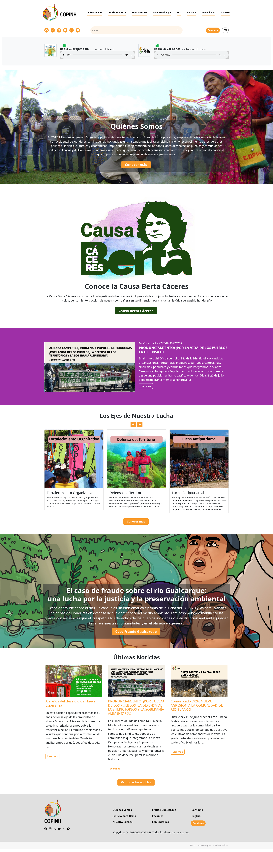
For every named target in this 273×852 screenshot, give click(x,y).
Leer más (146, 386)
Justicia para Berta (117, 12)
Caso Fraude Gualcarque (136, 634)
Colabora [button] (213, 30)
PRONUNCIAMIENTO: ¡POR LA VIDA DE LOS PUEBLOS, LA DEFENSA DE (183, 349)
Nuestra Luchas (139, 12)
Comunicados (208, 12)
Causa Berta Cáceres (136, 310)
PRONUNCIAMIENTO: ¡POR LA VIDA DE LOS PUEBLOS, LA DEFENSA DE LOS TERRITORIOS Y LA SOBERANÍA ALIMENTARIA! (136, 710)
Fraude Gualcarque (162, 12)
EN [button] (225, 30)
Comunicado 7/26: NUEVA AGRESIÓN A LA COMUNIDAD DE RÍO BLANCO (197, 708)
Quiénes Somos (94, 12)
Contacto (225, 12)
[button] (133, 424)
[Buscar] (177, 30)
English (196, 819)
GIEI (179, 12)
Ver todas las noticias (136, 785)
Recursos (191, 12)
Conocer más (136, 164)
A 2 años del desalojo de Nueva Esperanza (71, 706)
